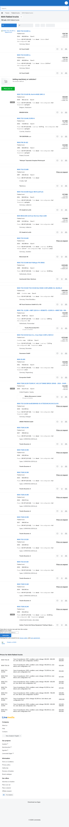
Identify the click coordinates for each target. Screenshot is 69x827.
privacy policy (24, 638)
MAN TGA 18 (5, 665)
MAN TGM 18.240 (23, 606)
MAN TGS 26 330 (22, 562)
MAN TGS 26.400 (4, 704)
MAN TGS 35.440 (4, 710)
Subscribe (6, 635)
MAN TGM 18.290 (4, 676)
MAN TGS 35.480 (4, 699)
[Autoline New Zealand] (11, 3)
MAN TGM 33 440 (23, 584)
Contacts (4, 731)
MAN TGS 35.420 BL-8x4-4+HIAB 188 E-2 (31, 94)
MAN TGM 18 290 (23, 427)
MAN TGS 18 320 (22, 539)
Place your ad (8, 88)
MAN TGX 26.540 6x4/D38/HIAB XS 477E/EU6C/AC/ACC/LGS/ (37, 403)
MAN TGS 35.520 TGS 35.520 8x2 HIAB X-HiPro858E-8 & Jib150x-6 (39, 288)
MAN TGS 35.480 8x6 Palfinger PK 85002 (31, 262)
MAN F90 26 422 (22, 142)
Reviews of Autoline (8, 771)
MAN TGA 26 (5, 660)
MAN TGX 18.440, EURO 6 (26, 118)
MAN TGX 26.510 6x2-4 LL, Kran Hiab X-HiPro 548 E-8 (35, 335)
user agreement (35, 638)
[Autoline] (2, 13)
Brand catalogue (7, 774)
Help (3, 728)
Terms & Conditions (8, 761)
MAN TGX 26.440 (4, 693)
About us (4, 725)
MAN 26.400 (21, 359)
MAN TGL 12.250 (4, 688)
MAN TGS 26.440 (22, 238)
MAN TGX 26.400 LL (24, 31)
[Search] (66, 8)
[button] (66, 3)
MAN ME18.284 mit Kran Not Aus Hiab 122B (32, 216)
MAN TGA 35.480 (22, 169)
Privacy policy (6, 765)
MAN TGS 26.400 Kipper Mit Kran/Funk (30, 192)
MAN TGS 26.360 (4, 682)
